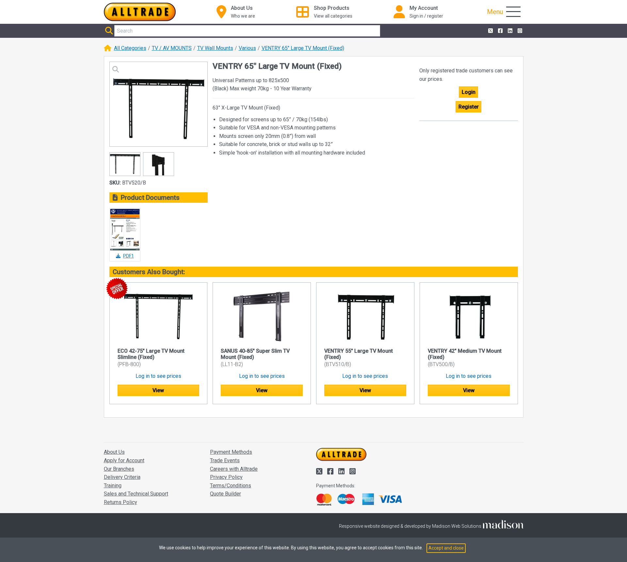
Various (247, 48)
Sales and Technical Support (136, 494)
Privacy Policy (226, 477)
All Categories (130, 48)
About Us (114, 452)
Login (468, 92)
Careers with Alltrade (234, 469)
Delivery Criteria (122, 477)
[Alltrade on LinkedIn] (509, 31)
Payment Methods (231, 452)
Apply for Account (124, 460)
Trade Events (225, 460)
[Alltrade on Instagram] (519, 31)
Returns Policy (120, 502)
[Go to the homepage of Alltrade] (140, 12)
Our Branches (119, 469)
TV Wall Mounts (215, 48)
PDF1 (128, 256)
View (158, 390)
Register (468, 107)
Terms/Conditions (230, 485)
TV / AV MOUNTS (172, 48)
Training (112, 485)
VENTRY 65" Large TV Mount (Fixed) (303, 48)
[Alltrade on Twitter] (490, 31)
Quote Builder (225, 494)
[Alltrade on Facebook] (499, 31)
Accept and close (446, 548)
